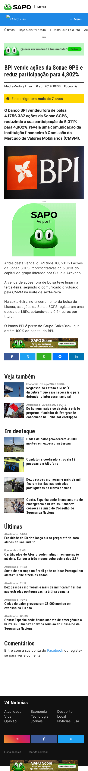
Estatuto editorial (38, 751)
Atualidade (33, 404)
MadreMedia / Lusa (18, 86)
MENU (41, 7)
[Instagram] (17, 739)
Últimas (13, 526)
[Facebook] (44, 739)
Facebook (55, 650)
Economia (71, 86)
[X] (71, 739)
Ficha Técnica (12, 751)
